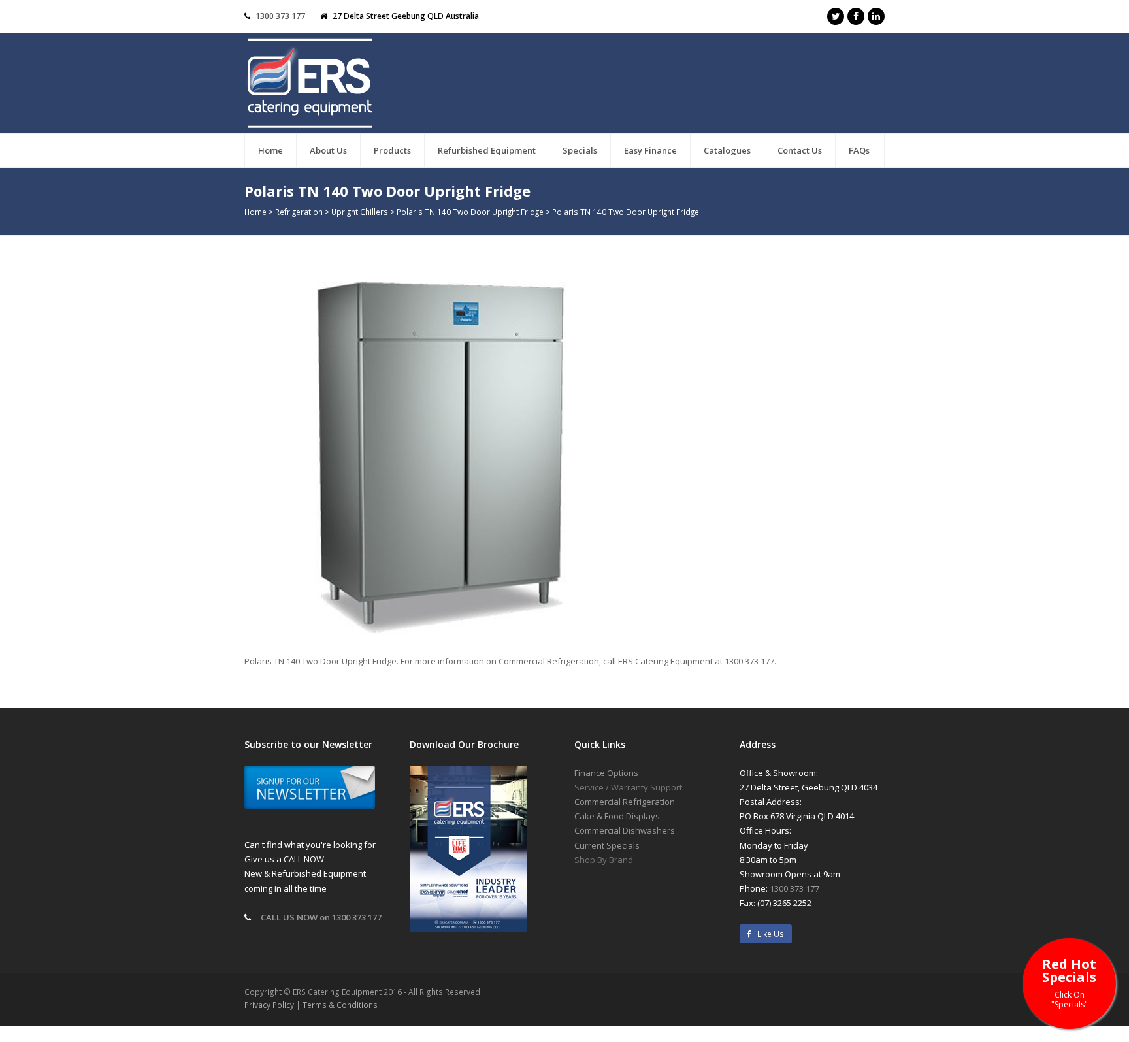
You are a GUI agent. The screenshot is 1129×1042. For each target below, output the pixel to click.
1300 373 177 (280, 16)
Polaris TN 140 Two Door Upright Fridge (470, 211)
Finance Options (606, 773)
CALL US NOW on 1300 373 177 (321, 917)
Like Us (767, 933)
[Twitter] (835, 16)
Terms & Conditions (340, 1005)
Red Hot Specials (1069, 982)
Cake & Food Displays (617, 816)
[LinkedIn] (876, 16)
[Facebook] (855, 16)
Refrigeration (299, 211)
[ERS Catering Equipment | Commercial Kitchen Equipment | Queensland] (309, 84)
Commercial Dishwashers (624, 830)
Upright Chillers (359, 211)
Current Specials (607, 845)
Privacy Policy (269, 1005)
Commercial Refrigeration (624, 801)
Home (255, 211)
